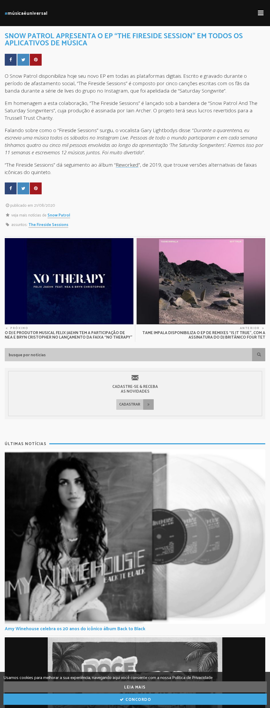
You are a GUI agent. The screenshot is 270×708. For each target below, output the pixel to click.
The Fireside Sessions (48, 224)
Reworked (127, 164)
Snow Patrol (58, 215)
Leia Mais (135, 687)
